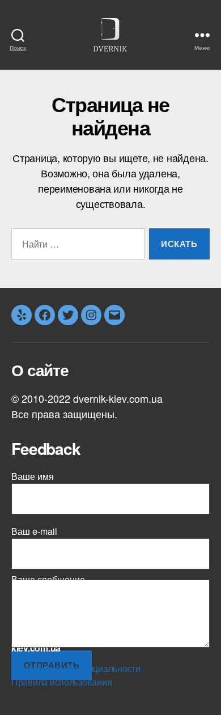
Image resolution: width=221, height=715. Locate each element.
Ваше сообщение (48, 583)
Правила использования (61, 681)
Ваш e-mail (34, 531)
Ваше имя (32, 476)
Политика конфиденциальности (76, 668)
